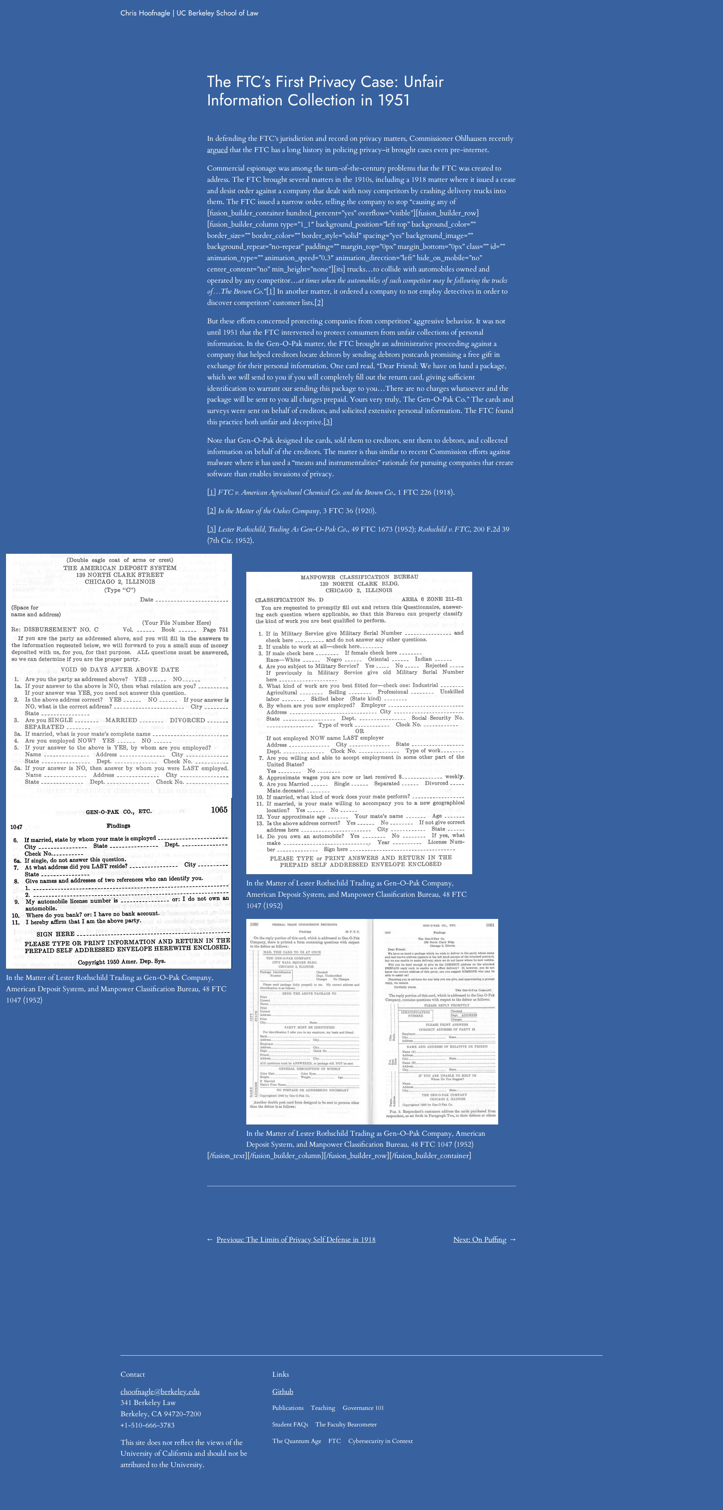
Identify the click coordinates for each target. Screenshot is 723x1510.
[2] (318, 303)
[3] (328, 422)
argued (217, 150)
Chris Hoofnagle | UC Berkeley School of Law (189, 13)
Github (282, 1392)
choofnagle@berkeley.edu (160, 1392)
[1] (270, 291)
